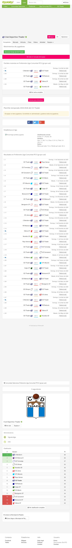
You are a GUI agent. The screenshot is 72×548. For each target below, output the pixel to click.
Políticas (39, 542)
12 (7, 490)
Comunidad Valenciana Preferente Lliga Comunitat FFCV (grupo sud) (25, 383)
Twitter (7, 542)
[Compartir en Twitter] (36, 122)
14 (7, 497)
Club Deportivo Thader (14, 37)
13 (7, 493)
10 (7, 484)
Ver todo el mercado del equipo (36, 57)
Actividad (42, 42)
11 (7, 487)
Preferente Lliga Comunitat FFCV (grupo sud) (35, 63)
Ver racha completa (37, 92)
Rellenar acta (62, 71)
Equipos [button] (50, 42)
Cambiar (56, 544)
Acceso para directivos (36, 100)
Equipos (16, 426)
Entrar (66, 2)
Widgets (23, 540)
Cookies (39, 544)
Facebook (8, 540)
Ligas (25, 2)
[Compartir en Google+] (42, 122)
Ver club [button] (8, 426)
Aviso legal (40, 540)
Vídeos (35, 42)
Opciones (64, 37)
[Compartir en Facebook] (30, 122)
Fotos (29, 42)
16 (7, 503)
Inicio (18, 2)
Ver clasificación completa (37, 507)
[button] (16, 518)
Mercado (15, 42)
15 (7, 500)
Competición (7, 42)
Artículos (23, 42)
